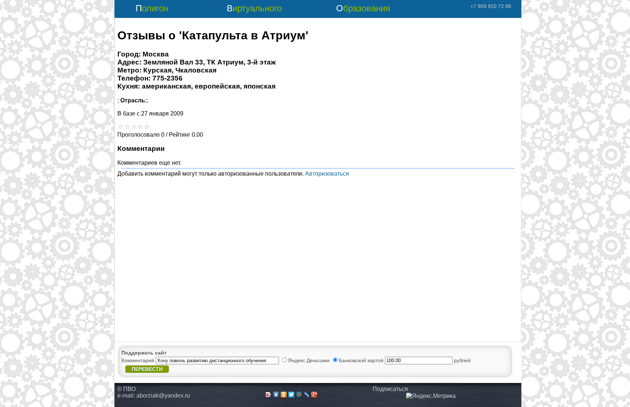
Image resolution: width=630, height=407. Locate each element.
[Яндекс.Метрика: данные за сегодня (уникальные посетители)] (431, 396)
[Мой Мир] (299, 394)
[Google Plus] (314, 394)
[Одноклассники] (284, 394)
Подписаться (390, 389)
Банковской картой (362, 360)
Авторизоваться (327, 174)
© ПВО (126, 389)
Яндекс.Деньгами (309, 360)
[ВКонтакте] (276, 394)
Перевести (147, 369)
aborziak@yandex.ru (163, 395)
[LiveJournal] (307, 394)
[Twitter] (291, 394)
